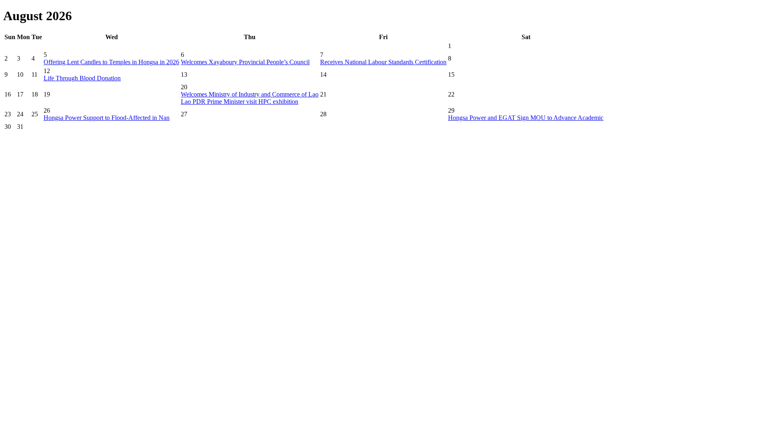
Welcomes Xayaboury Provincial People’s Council (245, 62)
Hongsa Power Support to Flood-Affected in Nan (107, 117)
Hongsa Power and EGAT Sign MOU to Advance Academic (525, 117)
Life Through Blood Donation (82, 78)
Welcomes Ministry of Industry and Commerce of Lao (249, 94)
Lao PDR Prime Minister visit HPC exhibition (239, 101)
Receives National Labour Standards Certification (383, 62)
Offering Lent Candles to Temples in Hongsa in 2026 (111, 62)
